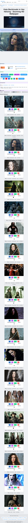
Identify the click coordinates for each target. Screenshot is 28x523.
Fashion (17, 87)
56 (15, 109)
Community (9, 2)
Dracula (7, 87)
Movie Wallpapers (10, 5)
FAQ (6, 517)
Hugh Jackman (18, 135)
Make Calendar (24, 74)
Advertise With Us (5, 519)
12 (15, 341)
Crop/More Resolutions (5, 76)
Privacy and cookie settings (21, 519)
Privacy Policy (10, 517)
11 (15, 383)
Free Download (5, 74)
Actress (12, 87)
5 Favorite (17, 74)
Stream (10, 87)
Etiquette (25, 517)
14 (15, 256)
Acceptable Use (20, 517)
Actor (25, 87)
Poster (15, 87)
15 (15, 235)
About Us (3, 517)
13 (15, 466)
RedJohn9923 (16, 197)
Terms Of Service (15, 517)
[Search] (26, 1)
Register (15, 2)
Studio (22, 87)
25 (15, 173)
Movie (15, 114)
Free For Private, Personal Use (20, 66)
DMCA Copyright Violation (12, 519)
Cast (26, 87)
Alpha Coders (3, 1)
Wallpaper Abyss (4, 5)
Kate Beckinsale (9, 135)
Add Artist (2, 67)
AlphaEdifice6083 (16, 133)
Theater (20, 87)
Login (12, 2)
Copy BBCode (21, 78)
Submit (6, 2)
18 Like (11, 74)
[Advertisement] (14, 57)
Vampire (4, 87)
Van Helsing (18, 114)
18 (15, 152)
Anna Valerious (12, 114)
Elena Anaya (13, 220)
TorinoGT (11, 68)
